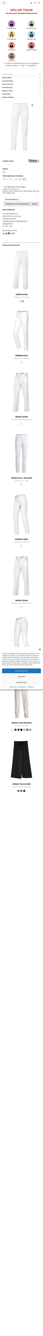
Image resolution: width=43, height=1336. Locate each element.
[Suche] (40, 74)
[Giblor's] (34, 161)
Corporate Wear (11, 28)
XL (16, 179)
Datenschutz (13, 687)
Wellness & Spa (31, 39)
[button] (40, 649)
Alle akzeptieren (21, 671)
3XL (24, 179)
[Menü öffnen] (4, 3)
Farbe (5, 169)
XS (4, 179)
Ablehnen (21, 677)
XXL (20, 179)
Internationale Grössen (13, 176)
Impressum (30, 687)
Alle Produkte (7, 77)
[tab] (12, 199)
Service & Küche (31, 28)
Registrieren (32, 66)
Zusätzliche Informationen (17, 204)
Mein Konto (31, 3)
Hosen (21, 191)
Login (22, 66)
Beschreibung (11, 199)
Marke (34, 204)
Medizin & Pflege (31, 50)
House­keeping (11, 39)
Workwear (11, 60)
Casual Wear (11, 50)
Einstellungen (21, 682)
